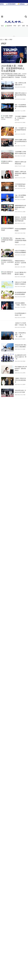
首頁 (2, 26)
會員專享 (9, 26)
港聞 (23, 26)
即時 (15, 26)
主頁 (1, 39)
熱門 (19, 26)
